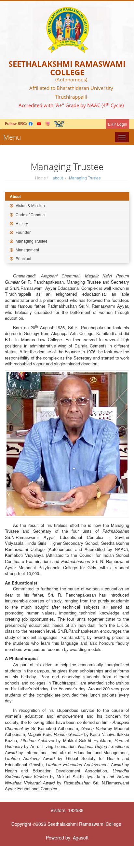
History (21, 223)
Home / (42, 177)
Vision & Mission (30, 205)
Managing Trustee (31, 241)
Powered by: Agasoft (67, 837)
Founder (23, 232)
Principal (23, 258)
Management (27, 249)
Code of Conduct (30, 214)
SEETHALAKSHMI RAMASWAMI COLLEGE (67, 68)
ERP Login (117, 124)
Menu (10, 137)
